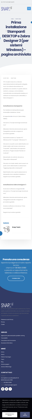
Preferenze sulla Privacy (7, 319)
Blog (2, 362)
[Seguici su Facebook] (10, 389)
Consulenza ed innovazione (8, 340)
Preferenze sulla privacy (9, 414)
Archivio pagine (5, 364)
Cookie (3, 324)
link (11, 116)
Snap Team (16, 227)
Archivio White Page (6, 366)
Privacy (3, 322)
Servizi (2, 354)
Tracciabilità (4, 338)
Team (2, 359)
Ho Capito (25, 414)
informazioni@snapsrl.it (8, 2)
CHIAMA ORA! (16, 278)
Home (12, 19)
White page (18, 19)
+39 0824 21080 (7, 382)
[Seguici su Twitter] (6, 389)
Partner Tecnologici (6, 357)
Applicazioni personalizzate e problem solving (13, 335)
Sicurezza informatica (6, 343)
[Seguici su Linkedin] (2, 389)
